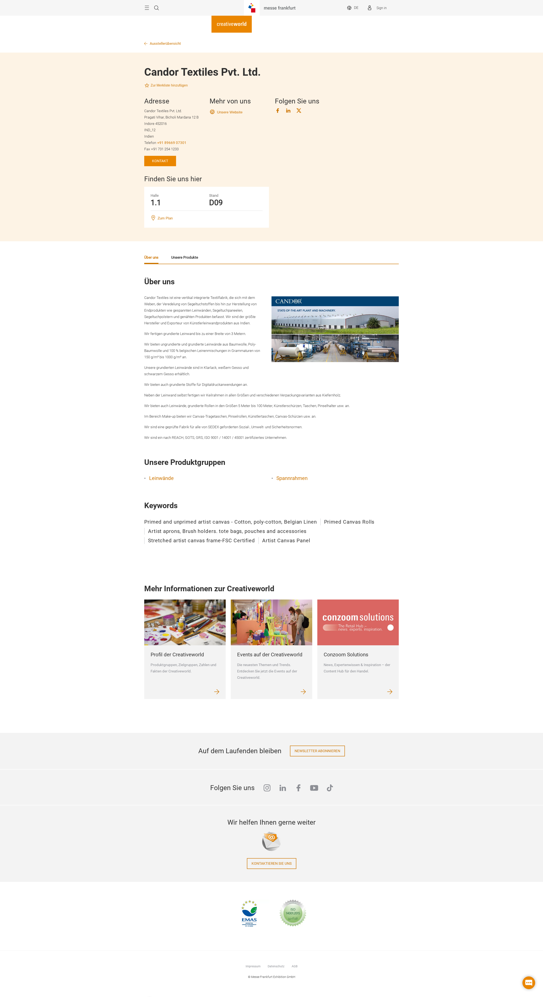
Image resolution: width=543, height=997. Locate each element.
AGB (295, 966)
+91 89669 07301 (171, 143)
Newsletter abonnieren (317, 751)
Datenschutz (276, 966)
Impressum (253, 966)
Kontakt (160, 161)
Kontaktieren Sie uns (272, 864)
